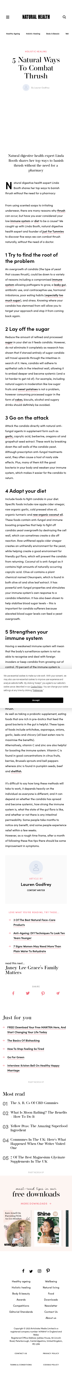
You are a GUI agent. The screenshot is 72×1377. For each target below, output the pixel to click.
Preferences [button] (38, 690)
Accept (36, 700)
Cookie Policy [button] (36, 687)
